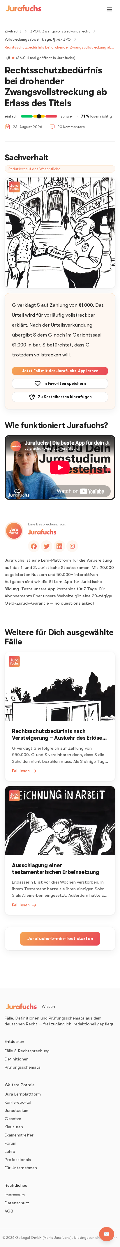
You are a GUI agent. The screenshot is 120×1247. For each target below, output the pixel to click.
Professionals (18, 1159)
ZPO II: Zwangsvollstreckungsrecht (60, 31)
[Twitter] (46, 546)
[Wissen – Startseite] (24, 9)
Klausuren (14, 1126)
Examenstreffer (19, 1135)
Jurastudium (16, 1110)
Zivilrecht (13, 31)
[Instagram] (72, 546)
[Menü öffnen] (109, 9)
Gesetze (13, 1118)
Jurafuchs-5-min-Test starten (60, 938)
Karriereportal (18, 1102)
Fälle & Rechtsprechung (27, 1050)
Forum (10, 1143)
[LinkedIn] (59, 546)
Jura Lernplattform (23, 1094)
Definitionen (17, 1059)
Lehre (10, 1151)
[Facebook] (34, 546)
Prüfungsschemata (22, 1067)
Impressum (15, 1194)
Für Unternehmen (21, 1167)
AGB (9, 1211)
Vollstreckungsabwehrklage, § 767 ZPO (37, 39)
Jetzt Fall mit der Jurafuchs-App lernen (60, 371)
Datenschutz (17, 1203)
